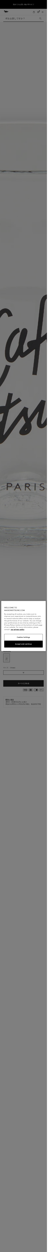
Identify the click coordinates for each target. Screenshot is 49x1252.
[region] (23, 626)
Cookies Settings (23, 637)
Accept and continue (23, 644)
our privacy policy (17, 629)
